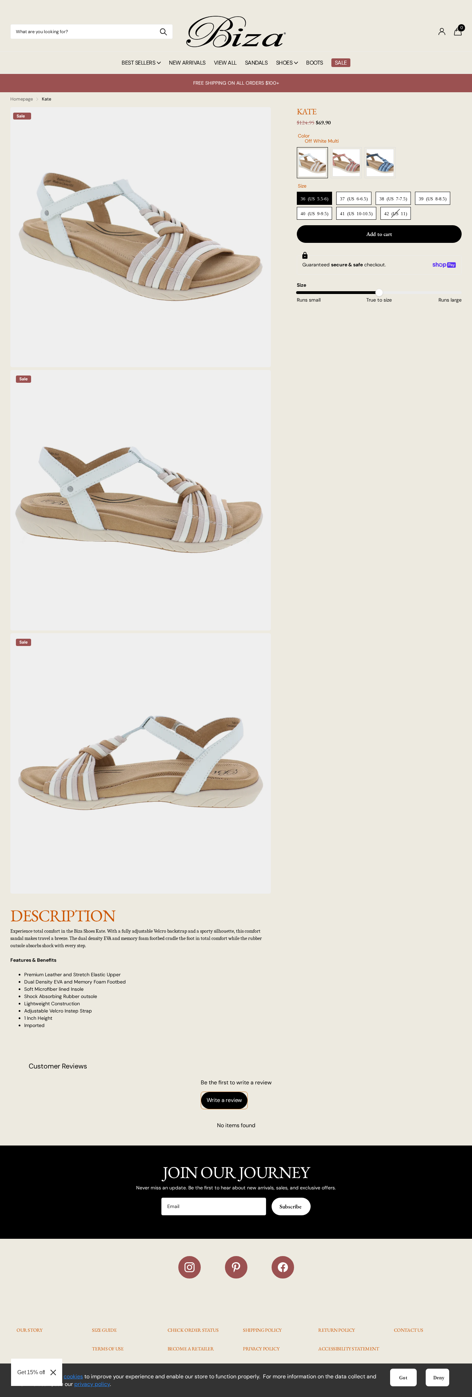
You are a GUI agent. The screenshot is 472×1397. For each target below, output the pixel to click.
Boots (314, 62)
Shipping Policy (262, 1330)
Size (301, 285)
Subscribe (291, 1206)
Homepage (21, 99)
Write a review (224, 1100)
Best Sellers (138, 62)
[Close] (53, 1372)
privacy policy (92, 1384)
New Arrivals (187, 62)
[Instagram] (189, 1267)
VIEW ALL (225, 62)
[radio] (312, 162)
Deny (439, 1377)
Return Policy (336, 1330)
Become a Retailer (191, 1349)
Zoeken (163, 31)
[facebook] (283, 1267)
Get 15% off (31, 1372)
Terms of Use (107, 1349)
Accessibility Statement (348, 1349)
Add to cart (379, 234)
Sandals (256, 62)
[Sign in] (441, 31)
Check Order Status (193, 1330)
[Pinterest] (236, 1267)
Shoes (284, 62)
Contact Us (408, 1330)
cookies (73, 1376)
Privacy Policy (261, 1349)
